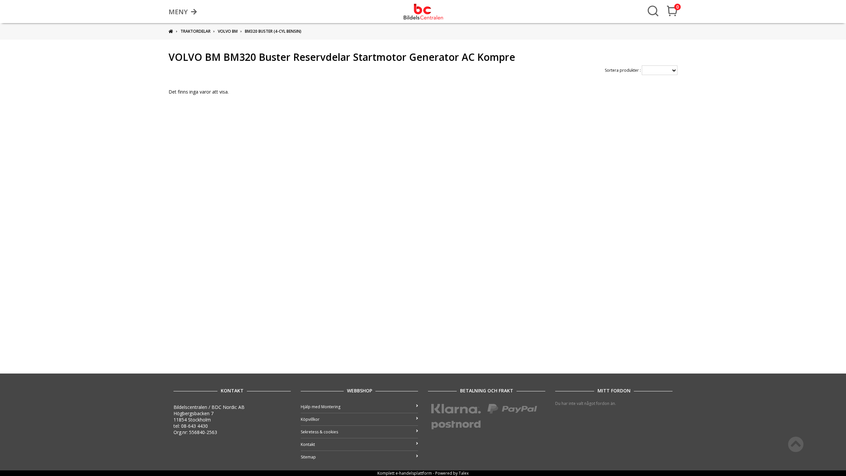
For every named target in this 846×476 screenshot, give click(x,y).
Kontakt (308, 444)
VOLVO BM (228, 31)
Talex (464, 473)
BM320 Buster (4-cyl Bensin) (273, 31)
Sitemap (308, 457)
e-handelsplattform (414, 473)
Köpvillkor (310, 419)
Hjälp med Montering (320, 407)
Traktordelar (195, 31)
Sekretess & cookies (319, 432)
